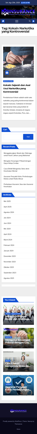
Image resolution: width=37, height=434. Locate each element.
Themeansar (18, 424)
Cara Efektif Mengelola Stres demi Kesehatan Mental (18, 366)
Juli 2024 (7, 218)
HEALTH (8, 313)
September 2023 (10, 273)
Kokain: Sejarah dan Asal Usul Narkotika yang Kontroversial (16, 88)
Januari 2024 (8, 251)
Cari (5, 129)
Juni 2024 (7, 223)
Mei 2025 (7, 201)
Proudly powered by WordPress (12, 421)
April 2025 (7, 207)
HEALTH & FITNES (8, 81)
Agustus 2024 (9, 212)
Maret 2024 (8, 240)
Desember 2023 (10, 256)
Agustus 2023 (9, 278)
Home (18, 429)
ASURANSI (8, 384)
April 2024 (7, 234)
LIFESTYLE (8, 337)
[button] (30, 21)
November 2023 (10, 262)
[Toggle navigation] (17, 21)
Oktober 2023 (9, 267)
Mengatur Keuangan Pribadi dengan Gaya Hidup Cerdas (17, 342)
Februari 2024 (9, 245)
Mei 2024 (7, 229)
